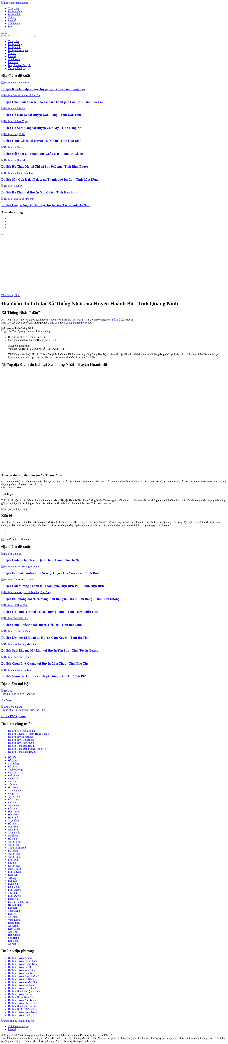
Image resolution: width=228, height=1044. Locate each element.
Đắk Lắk (12, 880)
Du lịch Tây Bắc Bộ (20, 736)
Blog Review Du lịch (19, 65)
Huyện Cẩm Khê (26, 693)
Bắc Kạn (12, 766)
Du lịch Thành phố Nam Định (24, 991)
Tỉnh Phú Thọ (8, 693)
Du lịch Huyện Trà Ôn (20, 994)
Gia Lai (12, 877)
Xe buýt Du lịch (16, 68)
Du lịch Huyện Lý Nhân (21, 979)
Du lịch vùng (15, 11)
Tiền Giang (14, 910)
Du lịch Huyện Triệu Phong (22, 961)
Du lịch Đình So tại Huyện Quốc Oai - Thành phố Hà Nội (40, 560)
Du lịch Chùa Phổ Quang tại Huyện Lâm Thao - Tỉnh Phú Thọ (45, 663)
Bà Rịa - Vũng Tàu (18, 901)
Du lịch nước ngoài (18, 50)
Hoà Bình (13, 787)
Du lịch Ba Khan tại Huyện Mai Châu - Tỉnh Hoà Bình (39, 192)
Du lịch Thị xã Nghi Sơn (21, 997)
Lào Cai (12, 772)
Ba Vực (6, 700)
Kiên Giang (14, 928)
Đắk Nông (13, 883)
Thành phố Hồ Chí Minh (14, 709)
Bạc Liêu (13, 940)
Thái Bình (13, 820)
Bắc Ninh (13, 808)
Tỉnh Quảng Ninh (10, 295)
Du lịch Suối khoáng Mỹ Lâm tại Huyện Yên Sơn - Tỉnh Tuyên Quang (49, 650)
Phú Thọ (12, 802)
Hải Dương (14, 811)
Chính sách (14, 23)
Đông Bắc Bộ (112, 319)
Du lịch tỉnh (14, 14)
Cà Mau (12, 943)
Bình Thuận (14, 871)
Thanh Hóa (14, 832)
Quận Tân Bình (36, 709)
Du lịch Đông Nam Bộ (22, 751)
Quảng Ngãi (14, 856)
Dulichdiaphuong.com (67, 1035)
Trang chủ (13, 8)
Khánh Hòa (14, 865)
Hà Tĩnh (12, 838)
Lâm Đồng (14, 886)
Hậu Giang (14, 934)
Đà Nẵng (13, 850)
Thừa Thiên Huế (17, 847)
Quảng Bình (14, 841)
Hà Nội (12, 757)
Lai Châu (13, 778)
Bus (10, 26)
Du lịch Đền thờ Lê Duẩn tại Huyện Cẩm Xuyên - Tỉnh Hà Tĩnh (45, 637)
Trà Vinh (12, 916)
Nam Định (13, 826)
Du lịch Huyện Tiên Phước (22, 988)
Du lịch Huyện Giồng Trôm (22, 964)
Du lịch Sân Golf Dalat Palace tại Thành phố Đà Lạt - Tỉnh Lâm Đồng (49, 179)
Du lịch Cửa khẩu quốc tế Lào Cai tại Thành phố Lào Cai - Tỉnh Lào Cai (52, 102)
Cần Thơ (12, 931)
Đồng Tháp (14, 922)
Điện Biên (13, 775)
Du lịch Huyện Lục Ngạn (21, 985)
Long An (13, 907)
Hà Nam (12, 823)
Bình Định (13, 859)
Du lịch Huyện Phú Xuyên (22, 1000)
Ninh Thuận (14, 868)
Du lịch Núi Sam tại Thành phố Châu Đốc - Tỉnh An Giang (42, 153)
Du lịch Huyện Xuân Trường (23, 976)
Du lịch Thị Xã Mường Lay (22, 1009)
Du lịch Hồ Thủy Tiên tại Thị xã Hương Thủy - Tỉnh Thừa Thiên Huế (49, 611)
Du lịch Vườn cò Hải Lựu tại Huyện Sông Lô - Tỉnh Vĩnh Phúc (44, 676)
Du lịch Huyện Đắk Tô (20, 973)
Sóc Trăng (13, 937)
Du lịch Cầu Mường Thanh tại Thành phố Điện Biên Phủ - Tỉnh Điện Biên (52, 586)
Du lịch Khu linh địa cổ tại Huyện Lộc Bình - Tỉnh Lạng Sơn (43, 89)
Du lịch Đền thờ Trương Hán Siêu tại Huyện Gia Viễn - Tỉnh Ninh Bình (50, 573)
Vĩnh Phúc (13, 805)
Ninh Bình (13, 829)
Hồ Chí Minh (15, 904)
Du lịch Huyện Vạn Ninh (21, 970)
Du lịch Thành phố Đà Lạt (22, 1006)
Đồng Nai (13, 898)
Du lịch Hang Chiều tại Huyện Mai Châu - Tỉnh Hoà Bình (41, 140)
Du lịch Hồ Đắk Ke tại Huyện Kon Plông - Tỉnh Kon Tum (41, 115)
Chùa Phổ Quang (13, 716)
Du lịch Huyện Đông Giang (23, 1012)
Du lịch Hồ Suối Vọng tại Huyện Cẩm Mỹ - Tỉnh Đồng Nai (41, 128)
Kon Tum (13, 874)
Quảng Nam (14, 853)
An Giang (13, 925)
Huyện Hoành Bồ (58, 319)
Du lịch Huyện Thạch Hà (21, 1003)
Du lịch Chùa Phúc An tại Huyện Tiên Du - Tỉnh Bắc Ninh (41, 625)
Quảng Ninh (14, 796)
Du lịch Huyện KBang (20, 958)
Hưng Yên (13, 817)
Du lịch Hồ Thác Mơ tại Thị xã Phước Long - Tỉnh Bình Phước (44, 166)
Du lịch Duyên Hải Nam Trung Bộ (28, 733)
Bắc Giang (13, 799)
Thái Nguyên (15, 790)
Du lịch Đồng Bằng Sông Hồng (27, 748)
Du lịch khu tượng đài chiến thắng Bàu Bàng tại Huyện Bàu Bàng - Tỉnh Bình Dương (60, 599)
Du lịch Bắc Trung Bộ (22, 730)
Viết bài (12, 17)
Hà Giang (13, 760)
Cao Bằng (13, 763)
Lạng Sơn (13, 793)
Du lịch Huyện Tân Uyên (21, 1015)
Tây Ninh (13, 892)
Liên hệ (12, 20)
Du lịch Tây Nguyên (21, 742)
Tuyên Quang (15, 769)
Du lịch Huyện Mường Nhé (22, 982)
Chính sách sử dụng (18, 1026)
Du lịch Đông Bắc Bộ (21, 745)
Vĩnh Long (14, 919)
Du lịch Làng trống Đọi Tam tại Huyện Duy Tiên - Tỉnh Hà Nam (45, 205)
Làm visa (13, 62)
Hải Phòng (13, 814)
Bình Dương (14, 895)
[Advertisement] (114, 260)
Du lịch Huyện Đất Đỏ (20, 967)
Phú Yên (12, 862)
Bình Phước (14, 889)
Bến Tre (12, 913)
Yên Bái (12, 784)
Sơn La (12, 781)
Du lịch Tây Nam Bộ (21, 739)
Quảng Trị (13, 844)
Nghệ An (13, 835)
